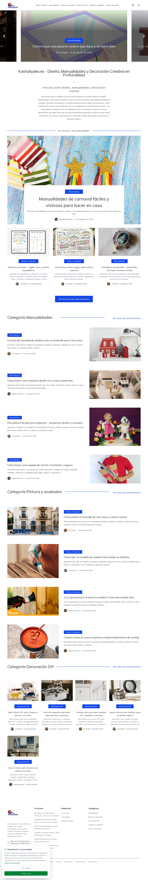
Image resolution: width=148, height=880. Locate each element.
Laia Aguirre (65, 817)
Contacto (58, 862)
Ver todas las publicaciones (127, 318)
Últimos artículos (41, 5)
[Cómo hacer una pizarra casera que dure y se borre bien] (74, 36)
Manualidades (54, 5)
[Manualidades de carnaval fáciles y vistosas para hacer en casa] (74, 180)
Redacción (66, 808)
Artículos (38, 808)
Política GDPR (68, 862)
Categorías (93, 808)
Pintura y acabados (68, 5)
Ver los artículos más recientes (74, 299)
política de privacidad (12, 863)
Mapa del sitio (92, 862)
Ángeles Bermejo (67, 821)
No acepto (26, 868)
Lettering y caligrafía (96, 5)
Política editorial (80, 862)
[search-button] (133, 5)
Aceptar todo (26, 873)
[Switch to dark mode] (139, 5)
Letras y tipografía (112, 5)
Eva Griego (65, 813)
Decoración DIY (82, 5)
